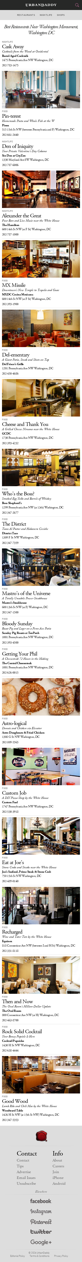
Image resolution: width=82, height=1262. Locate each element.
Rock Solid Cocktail (22, 1031)
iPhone (58, 1178)
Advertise (24, 1172)
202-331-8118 (10, 951)
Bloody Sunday (17, 623)
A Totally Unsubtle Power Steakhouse (24, 598)
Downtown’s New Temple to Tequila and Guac (30, 290)
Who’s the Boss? (18, 493)
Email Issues (26, 1178)
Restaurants (26, 15)
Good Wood (15, 1101)
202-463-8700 (10, 1020)
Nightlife (46, 15)
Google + (41, 1243)
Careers (58, 1166)
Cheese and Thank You (25, 424)
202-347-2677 (10, 513)
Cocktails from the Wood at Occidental (25, 51)
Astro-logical (14, 723)
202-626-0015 (10, 673)
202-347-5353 (10, 1120)
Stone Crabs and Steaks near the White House (29, 867)
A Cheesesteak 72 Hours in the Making (25, 659)
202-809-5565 (10, 742)
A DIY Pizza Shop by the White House (25, 798)
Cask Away (13, 46)
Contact (23, 1160)
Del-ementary (15, 354)
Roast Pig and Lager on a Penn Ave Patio (26, 628)
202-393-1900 (10, 304)
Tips (20, 1166)
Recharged (12, 932)
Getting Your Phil (19, 654)
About (57, 1160)
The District (14, 524)
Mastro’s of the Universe (26, 593)
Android (59, 1183)
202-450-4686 (10, 373)
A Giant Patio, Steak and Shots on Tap (25, 360)
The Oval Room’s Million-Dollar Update (26, 1006)
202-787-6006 (10, 165)
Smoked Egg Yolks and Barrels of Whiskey (26, 499)
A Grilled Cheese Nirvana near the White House (31, 429)
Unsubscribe (26, 1183)
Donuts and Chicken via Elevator (22, 728)
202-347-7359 (10, 543)
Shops (61, 15)
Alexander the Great (21, 215)
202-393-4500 (10, 643)
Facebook (41, 1202)
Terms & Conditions (39, 1255)
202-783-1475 (10, 65)
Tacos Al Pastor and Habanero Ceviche (25, 529)
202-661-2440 (10, 135)
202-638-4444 (10, 1050)
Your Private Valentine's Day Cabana (24, 151)
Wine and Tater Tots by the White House (26, 937)
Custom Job (14, 793)
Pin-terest (11, 116)
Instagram (41, 1212)
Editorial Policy (17, 1255)
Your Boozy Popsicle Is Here (18, 1036)
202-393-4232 (10, 443)
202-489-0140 (10, 881)
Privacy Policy (61, 1255)
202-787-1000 (10, 234)
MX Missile (13, 285)
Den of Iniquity (17, 146)
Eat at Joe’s (13, 862)
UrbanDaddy (41, 5)
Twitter (41, 1232)
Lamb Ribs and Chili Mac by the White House (29, 1106)
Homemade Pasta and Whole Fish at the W (28, 121)
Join (56, 1172)
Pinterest (41, 1222)
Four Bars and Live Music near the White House (31, 221)
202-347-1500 (10, 612)
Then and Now (17, 1001)
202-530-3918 (10, 812)
